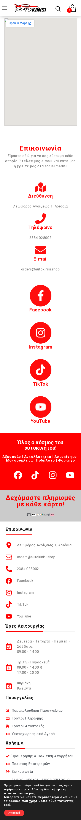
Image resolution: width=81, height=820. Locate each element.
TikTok (40, 384)
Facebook (40, 310)
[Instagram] (40, 333)
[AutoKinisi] (30, 8)
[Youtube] (70, 475)
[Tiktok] (35, 475)
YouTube (41, 421)
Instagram (40, 347)
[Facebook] (40, 295)
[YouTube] (40, 407)
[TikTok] (40, 370)
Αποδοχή (14, 813)
